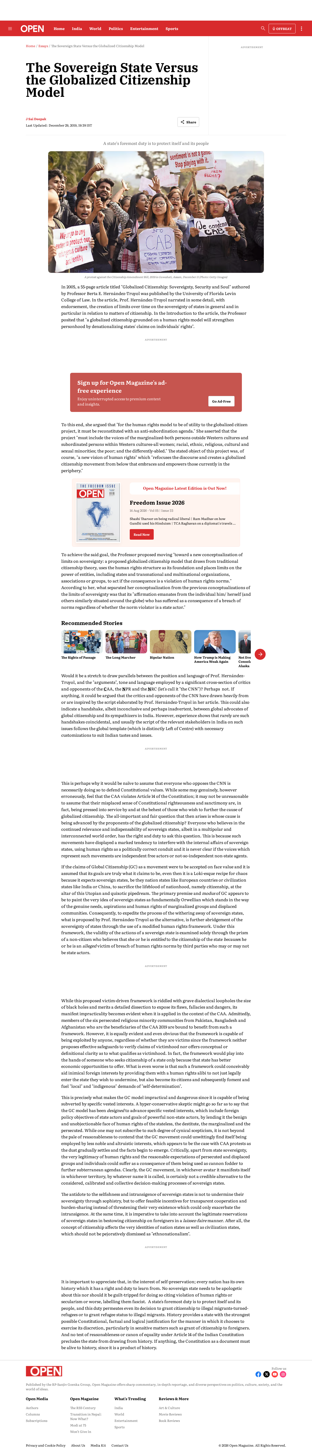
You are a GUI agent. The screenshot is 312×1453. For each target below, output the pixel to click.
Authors (32, 1407)
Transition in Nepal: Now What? (86, 1416)
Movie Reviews (170, 1414)
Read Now (142, 534)
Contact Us (119, 1445)
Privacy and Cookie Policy (46, 1445)
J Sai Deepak (36, 118)
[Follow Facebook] (258, 1374)
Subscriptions (36, 1420)
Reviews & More (174, 1398)
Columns (33, 1414)
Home (59, 28)
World (95, 28)
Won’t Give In (80, 1431)
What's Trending (130, 1398)
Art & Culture (169, 1407)
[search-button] (263, 28)
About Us (78, 1445)
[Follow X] (266, 1374)
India (77, 28)
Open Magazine (84, 1398)
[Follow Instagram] (283, 1374)
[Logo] (31, 28)
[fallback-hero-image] (82, 641)
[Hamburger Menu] (10, 28)
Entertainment (144, 28)
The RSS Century (83, 1407)
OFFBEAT (284, 28)
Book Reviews (169, 1420)
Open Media (37, 1398)
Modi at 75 (78, 1425)
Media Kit (98, 1445)
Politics (116, 28)
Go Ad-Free (221, 401)
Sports (172, 28)
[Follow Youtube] (275, 1374)
